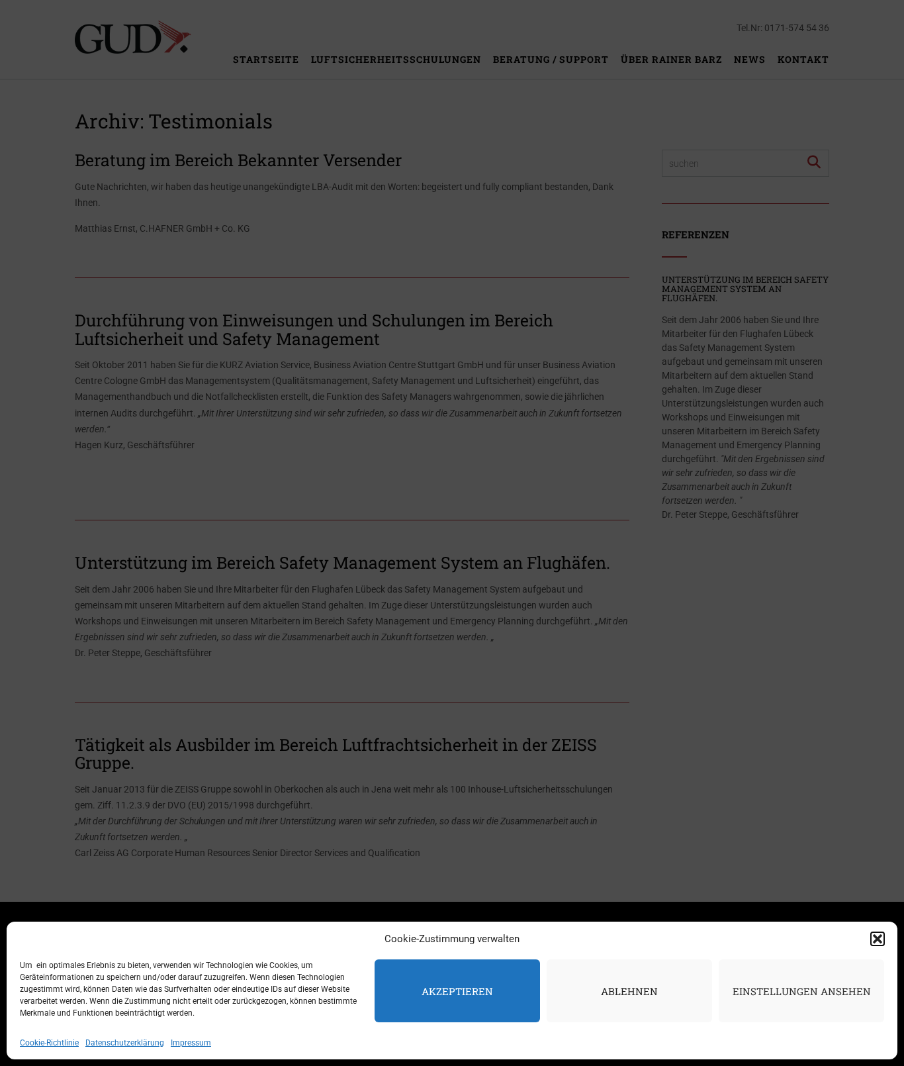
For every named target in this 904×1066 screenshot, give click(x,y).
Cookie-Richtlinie (49, 1042)
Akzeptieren (457, 991)
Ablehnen (629, 991)
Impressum (191, 1042)
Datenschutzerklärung (124, 1042)
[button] (877, 938)
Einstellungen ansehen (802, 991)
